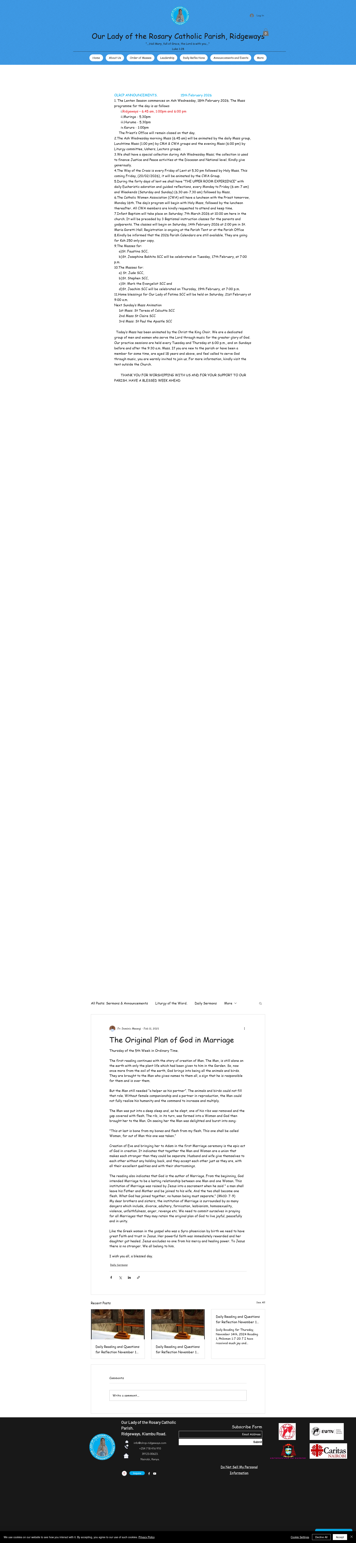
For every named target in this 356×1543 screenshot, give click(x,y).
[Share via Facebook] (111, 1277)
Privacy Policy (147, 1537)
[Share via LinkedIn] (129, 1277)
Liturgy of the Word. (171, 1003)
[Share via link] (138, 1277)
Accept (340, 1537)
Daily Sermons (206, 1003)
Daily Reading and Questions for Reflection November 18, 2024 (117, 1349)
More (228, 1003)
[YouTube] (154, 1473)
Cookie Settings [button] (300, 1537)
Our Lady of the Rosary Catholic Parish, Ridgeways (178, 36)
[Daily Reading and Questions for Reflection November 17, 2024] (178, 1324)
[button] (266, 32)
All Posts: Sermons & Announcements (119, 1003)
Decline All (321, 1537)
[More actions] (244, 1028)
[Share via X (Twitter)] (120, 1277)
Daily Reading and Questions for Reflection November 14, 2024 (238, 1319)
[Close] (351, 1537)
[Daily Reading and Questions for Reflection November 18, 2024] (118, 1324)
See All (260, 1302)
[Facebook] (149, 1473)
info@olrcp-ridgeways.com (150, 1443)
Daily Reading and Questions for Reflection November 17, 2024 (178, 1349)
